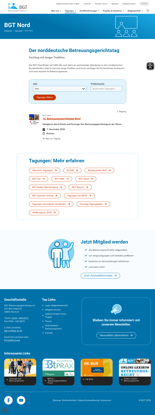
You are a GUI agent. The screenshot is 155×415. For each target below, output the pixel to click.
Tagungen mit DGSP (77, 195)
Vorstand (87, 4)
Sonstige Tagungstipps (91, 204)
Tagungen (69, 11)
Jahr (35, 84)
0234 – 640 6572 (20, 318)
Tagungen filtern (44, 97)
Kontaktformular (12, 340)
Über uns (55, 11)
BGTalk (70, 170)
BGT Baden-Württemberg (45, 187)
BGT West (84, 178)
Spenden (114, 4)
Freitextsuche (97, 84)
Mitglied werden (129, 4)
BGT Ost (36, 178)
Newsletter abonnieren (114, 335)
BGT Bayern (78, 187)
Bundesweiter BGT (97, 170)
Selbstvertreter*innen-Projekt (67, 4)
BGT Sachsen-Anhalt (42, 195)
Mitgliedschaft (134, 11)
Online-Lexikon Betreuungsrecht (131, 380)
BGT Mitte (60, 178)
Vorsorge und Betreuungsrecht (16, 380)
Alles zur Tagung (52, 138)
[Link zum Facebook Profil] (8, 400)
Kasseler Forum (101, 4)
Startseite (8, 31)
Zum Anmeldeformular (98, 275)
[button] (148, 10)
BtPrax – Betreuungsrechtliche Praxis (57, 381)
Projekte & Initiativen (112, 11)
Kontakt (144, 4)
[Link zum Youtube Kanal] (21, 400)
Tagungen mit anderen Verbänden (49, 204)
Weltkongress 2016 (42, 212)
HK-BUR (89, 379)
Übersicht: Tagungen (42, 170)
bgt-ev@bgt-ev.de (13, 330)
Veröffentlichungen (88, 11)
